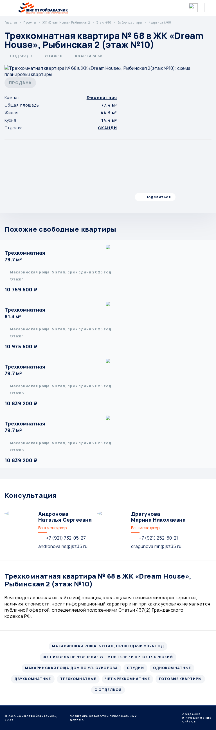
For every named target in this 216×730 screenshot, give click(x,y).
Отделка (13, 127)
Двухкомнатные (32, 678)
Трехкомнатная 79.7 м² (24, 256)
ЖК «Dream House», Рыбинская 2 (66, 22)
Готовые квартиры (180, 678)
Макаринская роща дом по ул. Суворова (71, 667)
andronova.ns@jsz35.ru (62, 546)
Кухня (10, 120)
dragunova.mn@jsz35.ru (156, 546)
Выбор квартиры (130, 22)
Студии (135, 667)
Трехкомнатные (78, 678)
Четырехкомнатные (127, 678)
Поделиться (158, 197)
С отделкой (108, 689)
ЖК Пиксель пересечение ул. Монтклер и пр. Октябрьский (108, 657)
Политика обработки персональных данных (103, 718)
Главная (10, 22)
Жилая (11, 112)
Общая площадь (21, 105)
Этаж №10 (103, 22)
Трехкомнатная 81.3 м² (24, 313)
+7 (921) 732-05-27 (66, 538)
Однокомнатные (172, 667)
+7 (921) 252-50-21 (158, 538)
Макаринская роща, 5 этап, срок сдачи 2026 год (108, 646)
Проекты (29, 22)
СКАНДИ (107, 127)
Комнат (12, 97)
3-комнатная (102, 97)
